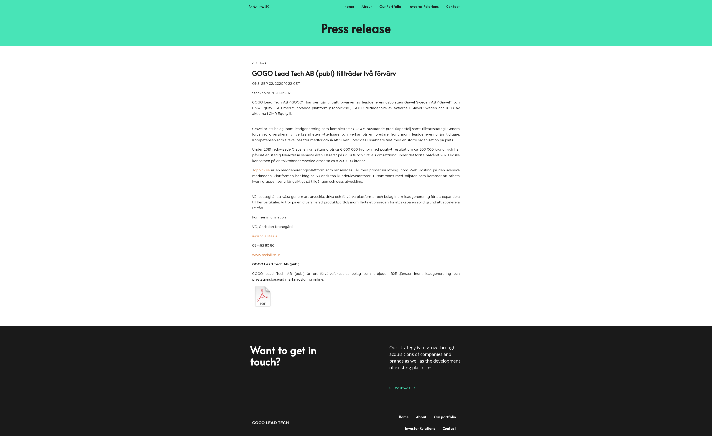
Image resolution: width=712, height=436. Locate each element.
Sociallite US (258, 6)
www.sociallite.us (266, 255)
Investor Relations (424, 6)
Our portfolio (390, 6)
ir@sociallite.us (264, 236)
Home (349, 6)
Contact (453, 6)
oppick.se (262, 170)
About (367, 6)
